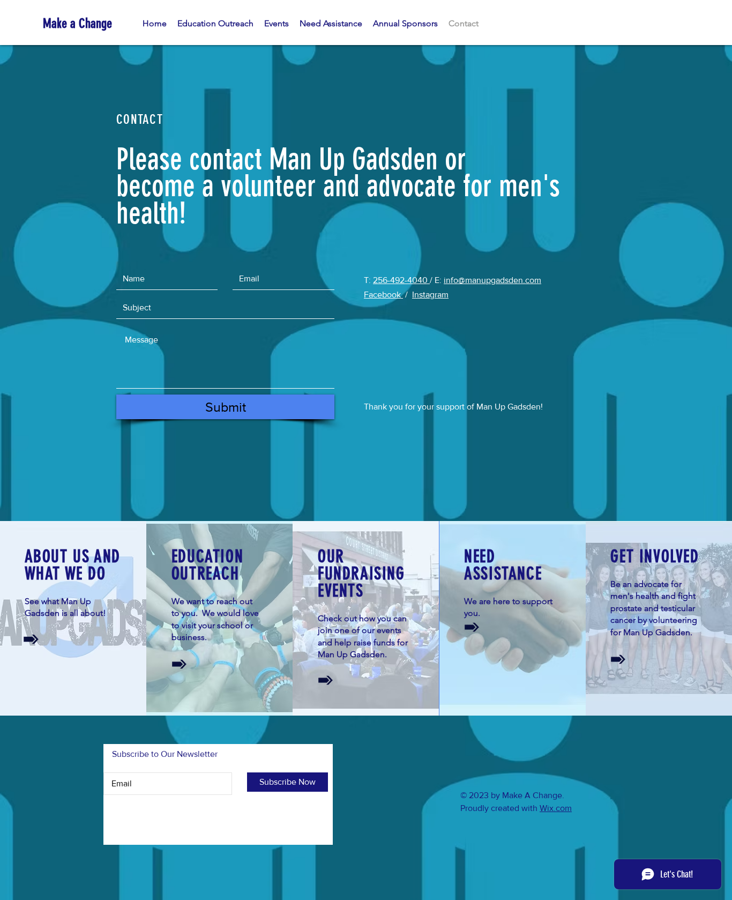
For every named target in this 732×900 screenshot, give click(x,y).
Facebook (383, 294)
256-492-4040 (401, 280)
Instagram (430, 294)
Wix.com (556, 808)
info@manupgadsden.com (492, 280)
